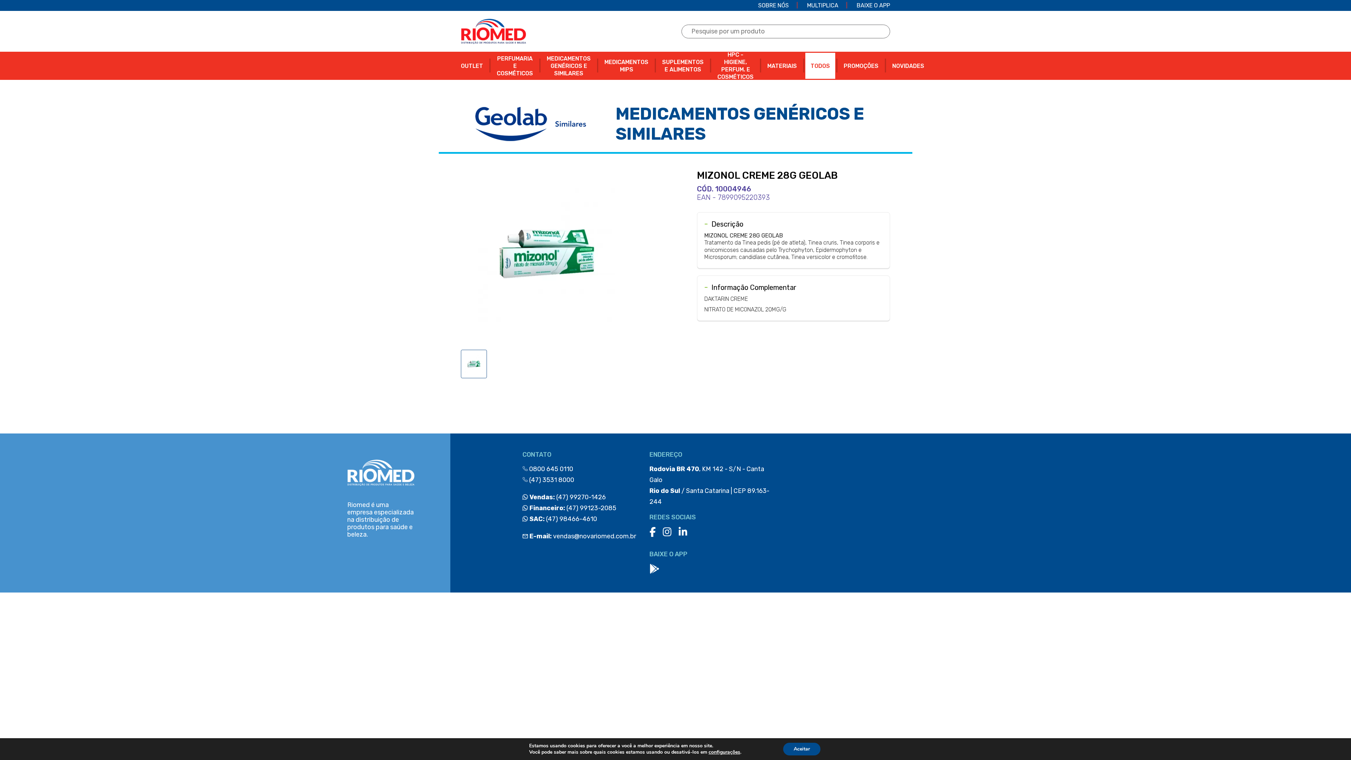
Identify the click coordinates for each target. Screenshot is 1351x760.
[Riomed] (493, 31)
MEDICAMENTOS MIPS (626, 66)
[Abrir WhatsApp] (1333, 742)
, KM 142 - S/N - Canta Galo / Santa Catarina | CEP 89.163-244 (709, 485)
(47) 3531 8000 (551, 480)
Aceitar (802, 749)
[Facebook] (652, 532)
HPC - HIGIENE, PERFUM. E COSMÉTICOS (735, 65)
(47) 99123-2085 (572, 508)
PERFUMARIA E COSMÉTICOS (515, 66)
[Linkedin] (683, 532)
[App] (654, 569)
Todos (820, 66)
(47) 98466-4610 (562, 519)
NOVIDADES (908, 66)
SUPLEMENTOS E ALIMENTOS (683, 66)
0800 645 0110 (550, 469)
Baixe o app (873, 5)
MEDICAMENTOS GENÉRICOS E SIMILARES (569, 66)
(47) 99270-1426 (567, 497)
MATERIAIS (782, 66)
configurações (724, 752)
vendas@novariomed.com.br (582, 536)
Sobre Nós (773, 5)
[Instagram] (667, 532)
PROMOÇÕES (861, 66)
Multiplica (822, 5)
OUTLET (472, 66)
